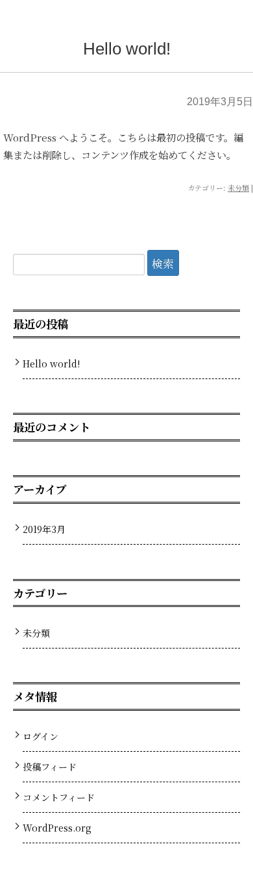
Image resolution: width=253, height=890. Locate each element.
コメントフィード (59, 797)
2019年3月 (44, 529)
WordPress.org (57, 827)
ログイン (40, 736)
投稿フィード (50, 766)
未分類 (238, 187)
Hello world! (127, 48)
